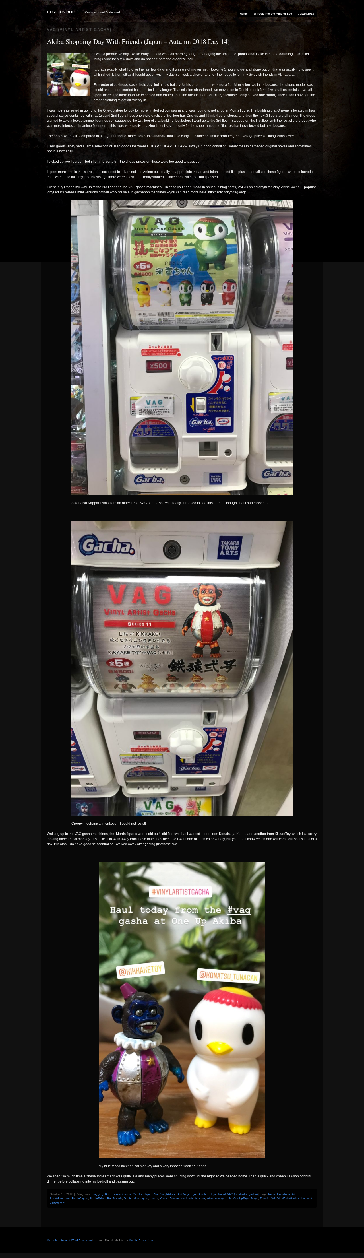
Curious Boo (61, 12)
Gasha (126, 1194)
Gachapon (141, 1198)
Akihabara (283, 1194)
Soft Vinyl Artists (164, 1194)
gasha (154, 1198)
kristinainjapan (195, 1198)
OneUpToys (241, 1198)
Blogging (97, 1194)
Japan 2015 (306, 13)
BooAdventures (60, 1198)
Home (244, 13)
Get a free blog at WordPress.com (69, 1239)
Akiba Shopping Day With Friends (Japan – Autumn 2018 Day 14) (138, 41)
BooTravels (114, 1198)
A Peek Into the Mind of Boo (273, 13)
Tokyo (212, 1194)
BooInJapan (80, 1198)
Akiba (271, 1194)
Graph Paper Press (141, 1239)
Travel (222, 1194)
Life (229, 1198)
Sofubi (202, 1194)
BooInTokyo (98, 1198)
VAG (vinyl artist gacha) (242, 1194)
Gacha (128, 1198)
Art (293, 1194)
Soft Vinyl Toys (186, 1194)
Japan (148, 1194)
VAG (273, 1198)
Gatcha (137, 1194)
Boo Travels (113, 1194)
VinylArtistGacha (288, 1198)
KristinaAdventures (172, 1198)
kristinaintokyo (216, 1198)
